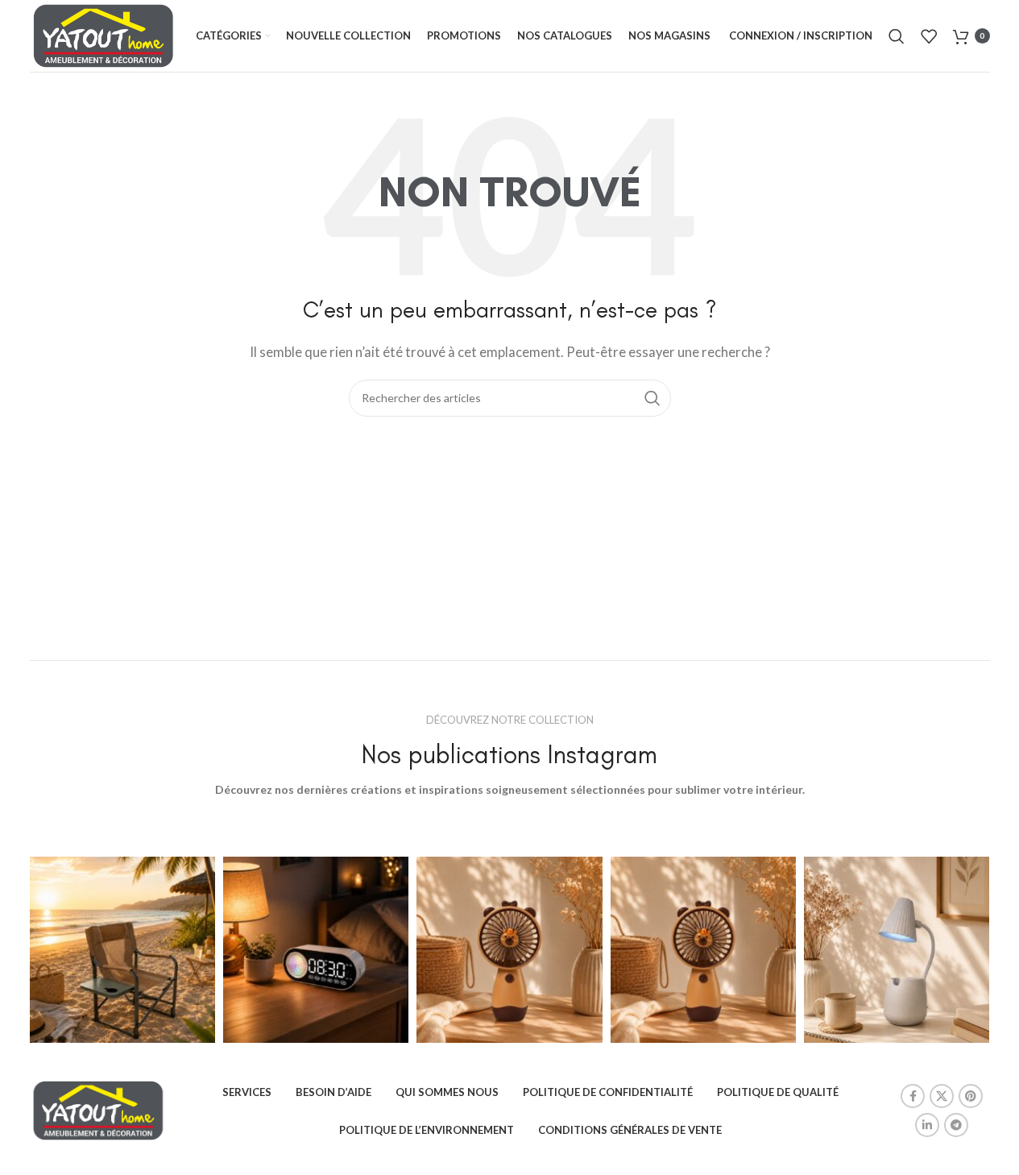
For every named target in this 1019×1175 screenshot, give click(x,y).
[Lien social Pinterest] (971, 1096)
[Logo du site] (104, 34)
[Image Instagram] (122, 949)
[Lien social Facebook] (913, 1096)
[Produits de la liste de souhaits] (929, 36)
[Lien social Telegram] (956, 1125)
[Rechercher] (896, 36)
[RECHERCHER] (652, 398)
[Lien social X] (942, 1096)
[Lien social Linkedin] (927, 1125)
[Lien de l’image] (98, 1109)
